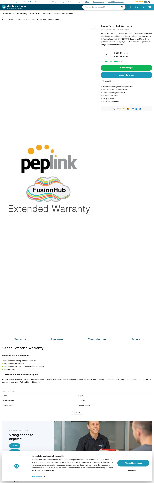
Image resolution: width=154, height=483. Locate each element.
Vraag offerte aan (126, 75)
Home (4, 20)
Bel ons (15, 446)
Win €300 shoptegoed (115, 2)
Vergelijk (108, 81)
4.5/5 (145, 2)
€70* (87, 2)
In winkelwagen (126, 67)
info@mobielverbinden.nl (29, 382)
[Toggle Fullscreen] (93, 26)
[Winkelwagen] (149, 7)
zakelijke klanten (127, 87)
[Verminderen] (102, 55)
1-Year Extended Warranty (48, 20)
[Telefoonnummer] (130, 7)
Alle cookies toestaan (133, 463)
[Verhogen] (110, 55)
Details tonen (36, 477)
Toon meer (75, 412)
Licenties (31, 20)
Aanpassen (132, 470)
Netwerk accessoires (17, 20)
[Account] (143, 7)
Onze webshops (98, 2)
